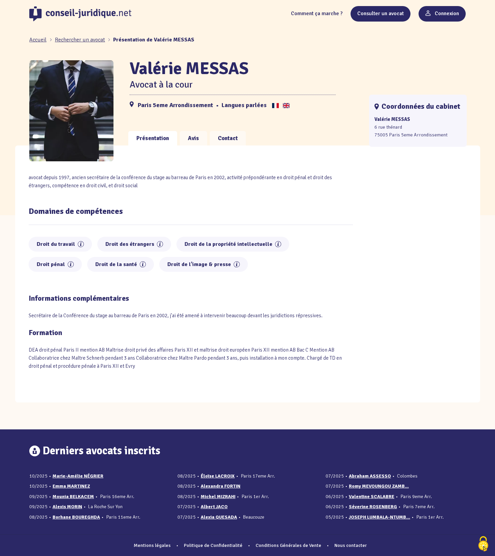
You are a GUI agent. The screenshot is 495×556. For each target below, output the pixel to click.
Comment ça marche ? (316, 13)
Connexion (446, 13)
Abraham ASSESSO (370, 476)
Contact (228, 138)
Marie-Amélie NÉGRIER (78, 476)
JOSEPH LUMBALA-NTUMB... (379, 517)
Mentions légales (152, 545)
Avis (193, 138)
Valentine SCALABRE (371, 496)
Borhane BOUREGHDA (76, 517)
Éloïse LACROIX (218, 476)
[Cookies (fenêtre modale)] (483, 544)
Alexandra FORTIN (220, 486)
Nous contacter (350, 545)
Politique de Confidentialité (213, 545)
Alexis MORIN (67, 507)
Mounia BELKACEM (73, 496)
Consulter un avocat (380, 13)
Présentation (152, 138)
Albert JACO (214, 507)
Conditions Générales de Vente (288, 545)
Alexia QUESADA (219, 517)
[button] (81, 244)
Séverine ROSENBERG (373, 507)
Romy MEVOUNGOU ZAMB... (379, 486)
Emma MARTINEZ (71, 486)
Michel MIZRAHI (218, 496)
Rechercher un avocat (80, 39)
